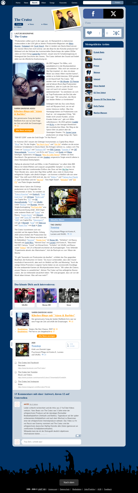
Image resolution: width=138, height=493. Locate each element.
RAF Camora (55, 150)
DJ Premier (74, 81)
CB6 (17, 220)
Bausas (38, 155)
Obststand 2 (38, 220)
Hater (106, 32)
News (26, 3)
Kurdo (61, 152)
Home (18, 3)
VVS (30, 202)
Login (134, 2)
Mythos (23, 205)
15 (18, 126)
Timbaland (26, 46)
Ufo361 (39, 202)
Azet (33, 225)
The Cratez (23, 19)
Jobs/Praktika (89, 489)
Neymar (40, 180)
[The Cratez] (66, 29)
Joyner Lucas (71, 132)
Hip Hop (65, 169)
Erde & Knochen (21, 194)
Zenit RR (27, 218)
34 (57, 329)
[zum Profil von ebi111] (17, 404)
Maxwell (25, 223)
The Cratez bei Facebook (28, 363)
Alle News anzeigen (24, 130)
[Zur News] (28, 84)
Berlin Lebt (39, 197)
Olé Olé (57, 144)
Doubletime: (23, 329)
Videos (19, 27)
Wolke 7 (54, 177)
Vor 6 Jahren (34, 404)
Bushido (34, 205)
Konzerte (63, 3)
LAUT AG (42, 489)
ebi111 (26, 404)
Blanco (51, 152)
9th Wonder (64, 81)
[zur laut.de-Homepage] (2, 2)
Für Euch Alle (36, 207)
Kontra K (36, 194)
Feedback (108, 489)
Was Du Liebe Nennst (51, 155)
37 (54, 332)
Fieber (37, 212)
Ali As (52, 125)
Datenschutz (65, 489)
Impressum (52, 489)
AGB (99, 489)
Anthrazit (26, 150)
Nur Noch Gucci (43, 144)
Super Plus (23, 225)
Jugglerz (47, 157)
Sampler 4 (66, 150)
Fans (93, 32)
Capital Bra (36, 54)
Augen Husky (26, 215)
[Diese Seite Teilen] (93, 14)
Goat (32, 223)
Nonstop (30, 240)
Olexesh (39, 215)
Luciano (52, 243)
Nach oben (69, 482)
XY (29, 200)
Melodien (64, 180)
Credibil (75, 122)
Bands (34, 3)
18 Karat (30, 197)
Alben (43, 3)
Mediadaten (76, 489)
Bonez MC (54, 240)
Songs (52, 3)
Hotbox (23, 248)
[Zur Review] (65, 202)
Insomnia (31, 152)
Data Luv (42, 223)
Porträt (18, 24)
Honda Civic (41, 240)
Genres (74, 3)
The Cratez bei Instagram (28, 381)
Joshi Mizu (29, 243)
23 (71, 234)
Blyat (17, 144)
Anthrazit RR (41, 150)
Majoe (69, 152)
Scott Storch (39, 46)
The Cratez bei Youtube (27, 372)
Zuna (40, 225)
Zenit (17, 218)
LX (19, 223)
